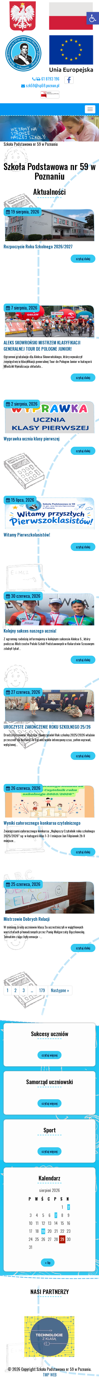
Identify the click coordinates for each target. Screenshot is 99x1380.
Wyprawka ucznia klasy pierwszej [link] (31, 438)
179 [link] (42, 990)
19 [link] (43, 1231)
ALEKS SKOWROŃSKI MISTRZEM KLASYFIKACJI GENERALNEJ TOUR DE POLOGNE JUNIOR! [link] (42, 345)
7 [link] (56, 1215)
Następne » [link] (60, 990)
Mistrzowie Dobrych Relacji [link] (27, 919)
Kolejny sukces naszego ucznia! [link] (30, 631)
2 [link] (15, 990)
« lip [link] (47, 1262)
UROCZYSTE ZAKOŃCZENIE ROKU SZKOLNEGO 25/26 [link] (47, 727)
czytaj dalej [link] (83, 258)
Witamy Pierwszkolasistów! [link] (27, 534)
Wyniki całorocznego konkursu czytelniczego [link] (42, 823)
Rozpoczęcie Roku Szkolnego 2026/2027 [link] (38, 246)
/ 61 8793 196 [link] (47, 79)
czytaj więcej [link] (49, 1054)
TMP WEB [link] (49, 1375)
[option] (49, 1336)
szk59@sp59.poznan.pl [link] (42, 85)
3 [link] (24, 990)
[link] (93, 18)
